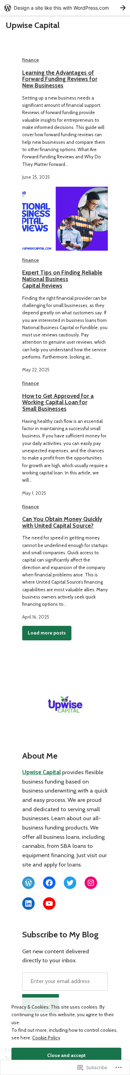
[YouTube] (49, 903)
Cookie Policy (46, 1037)
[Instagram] (91, 883)
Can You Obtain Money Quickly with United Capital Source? (62, 522)
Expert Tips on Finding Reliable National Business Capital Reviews (62, 279)
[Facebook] (49, 883)
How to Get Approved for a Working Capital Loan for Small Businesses (58, 402)
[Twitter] (70, 883)
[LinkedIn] (28, 903)
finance (30, 60)
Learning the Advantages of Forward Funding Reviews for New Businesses (59, 79)
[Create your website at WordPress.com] (65, 8)
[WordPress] (28, 883)
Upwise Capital (33, 25)
